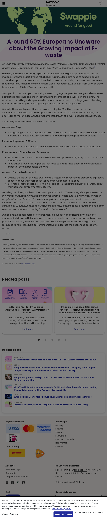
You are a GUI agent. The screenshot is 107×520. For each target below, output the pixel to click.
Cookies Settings (10, 514)
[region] (53, 508)
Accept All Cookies (63, 514)
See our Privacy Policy (61, 509)
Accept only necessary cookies (89, 512)
